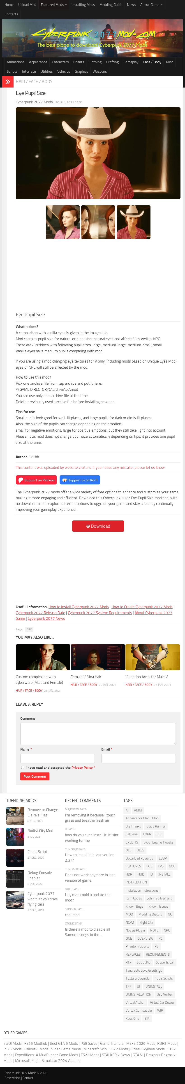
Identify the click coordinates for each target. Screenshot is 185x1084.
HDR (129, 874)
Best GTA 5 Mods (64, 1043)
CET (159, 834)
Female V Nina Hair (86, 677)
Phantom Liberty (137, 946)
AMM (138, 810)
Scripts (12, 71)
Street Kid (143, 962)
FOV (149, 866)
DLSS (140, 850)
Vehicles (63, 71)
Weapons (100, 71)
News (131, 4)
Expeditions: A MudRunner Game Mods (46, 1055)
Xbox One (132, 1019)
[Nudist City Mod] (15, 837)
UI (138, 987)
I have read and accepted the (60, 767)
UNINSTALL (154, 987)
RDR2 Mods (166, 1043)
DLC (128, 850)
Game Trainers (112, 1043)
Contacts (11, 14)
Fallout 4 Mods (36, 1049)
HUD (141, 874)
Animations (15, 62)
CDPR (147, 834)
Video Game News (66, 1049)
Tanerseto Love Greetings (144, 970)
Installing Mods (83, 4)
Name (26, 749)
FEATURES (133, 866)
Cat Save (132, 834)
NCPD (130, 922)
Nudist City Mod (40, 830)
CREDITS (132, 842)
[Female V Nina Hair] (98, 657)
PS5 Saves (89, 1043)
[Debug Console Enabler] (15, 879)
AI (127, 810)
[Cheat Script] (15, 858)
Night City (146, 922)
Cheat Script (37, 851)
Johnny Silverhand (159, 898)
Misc (169, 62)
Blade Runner (155, 826)
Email (106, 749)
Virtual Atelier (135, 1003)
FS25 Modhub (35, 1043)
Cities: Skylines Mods (148, 1049)
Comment (27, 718)
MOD (129, 914)
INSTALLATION (136, 882)
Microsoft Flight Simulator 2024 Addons (47, 1060)
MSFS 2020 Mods (140, 1043)
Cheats (78, 62)
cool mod (72, 915)
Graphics (81, 71)
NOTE (154, 930)
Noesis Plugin (135, 930)
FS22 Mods (118, 1049)
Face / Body (152, 62)
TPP (129, 987)
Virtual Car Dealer (162, 1003)
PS (156, 946)
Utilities (47, 71)
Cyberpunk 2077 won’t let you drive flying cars (43, 899)
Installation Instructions (142, 890)
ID (151, 874)
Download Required (139, 858)
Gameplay (131, 62)
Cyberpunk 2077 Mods (20, 1073)
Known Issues (158, 906)
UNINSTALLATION (138, 994)
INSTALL (164, 874)
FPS (161, 866)
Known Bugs (134, 906)
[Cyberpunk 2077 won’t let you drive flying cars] (15, 900)
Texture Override (138, 978)
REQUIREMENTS (158, 954)
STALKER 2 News (116, 1055)
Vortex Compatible (139, 1010)
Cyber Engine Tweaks (158, 842)
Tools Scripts (164, 978)
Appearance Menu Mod (142, 818)
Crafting (112, 62)
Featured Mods (52, 4)
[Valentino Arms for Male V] (152, 657)
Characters (60, 62)
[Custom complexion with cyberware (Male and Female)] (43, 657)
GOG (172, 866)
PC (160, 938)
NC (170, 914)
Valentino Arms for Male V (146, 677)
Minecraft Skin (95, 1049)
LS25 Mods (12, 1049)
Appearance (38, 62)
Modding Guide (110, 4)
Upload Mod (27, 4)
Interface (29, 71)
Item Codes (134, 898)
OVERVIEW (145, 938)
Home (9, 4)
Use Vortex (165, 994)
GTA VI (138, 1055)
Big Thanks (133, 826)
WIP (160, 1010)
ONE (129, 938)
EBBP (163, 858)
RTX (128, 962)
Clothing (95, 62)
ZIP (147, 1019)
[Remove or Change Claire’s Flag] (15, 816)
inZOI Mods (12, 1043)
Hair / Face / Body (34, 81)
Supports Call (165, 962)
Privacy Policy (82, 767)
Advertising (13, 1078)
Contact (28, 1078)
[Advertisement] (98, 277)
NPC (29, 629)
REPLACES (133, 954)
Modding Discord (150, 914)
